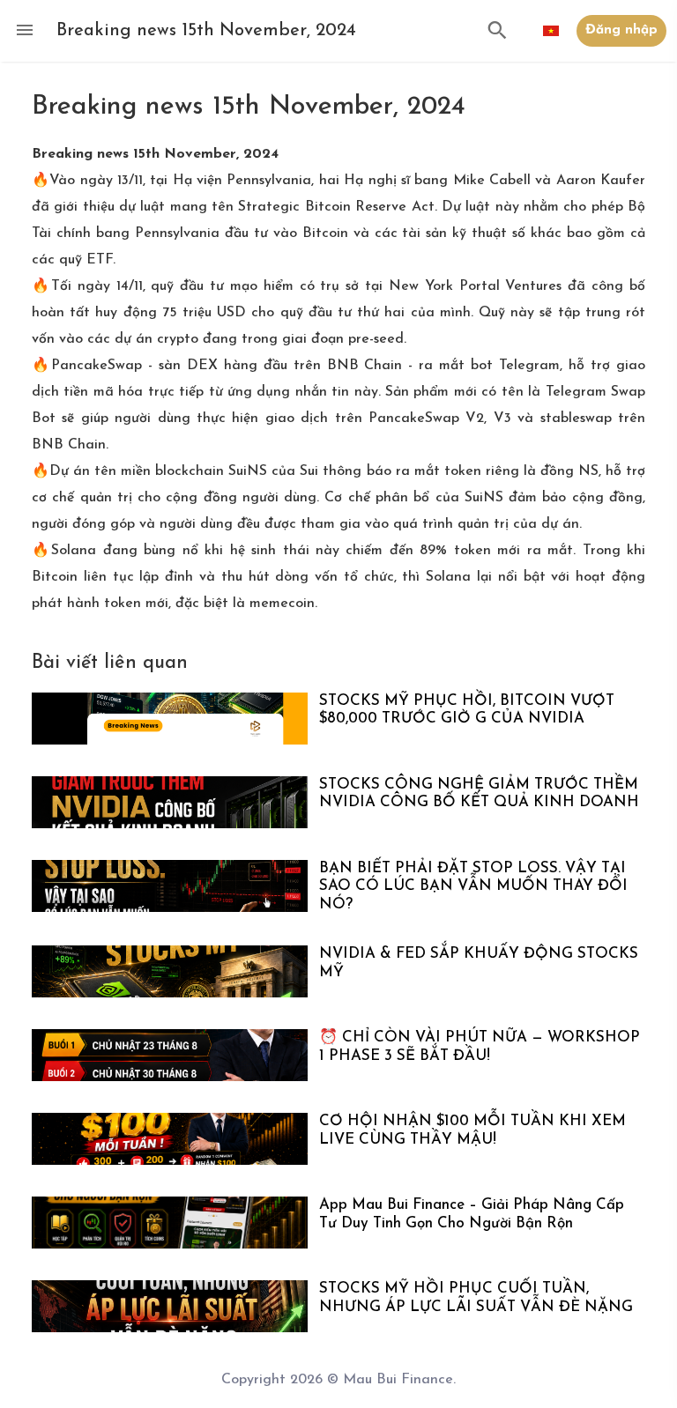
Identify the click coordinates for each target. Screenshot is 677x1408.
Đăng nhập (621, 30)
